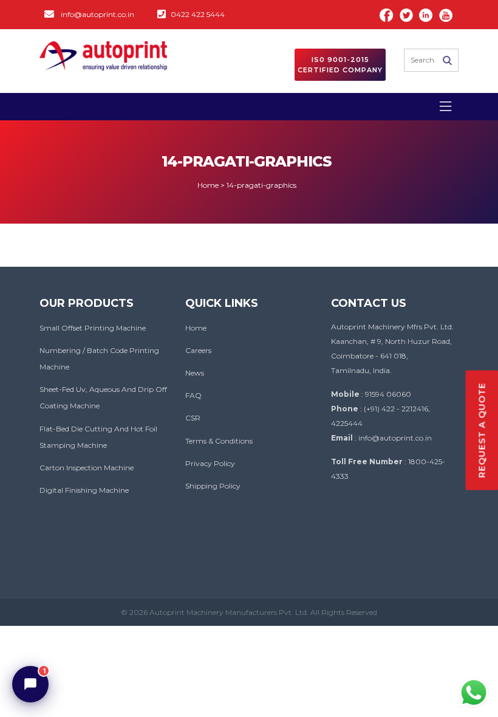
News (194, 372)
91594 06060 (388, 394)
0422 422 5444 (198, 14)
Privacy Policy (210, 463)
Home (195, 327)
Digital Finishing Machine (84, 490)
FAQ (193, 395)
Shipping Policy (212, 485)
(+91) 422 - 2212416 (396, 408)
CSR (192, 417)
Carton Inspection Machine (86, 467)
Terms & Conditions (219, 440)
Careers (198, 350)
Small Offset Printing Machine (92, 327)
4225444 (347, 423)
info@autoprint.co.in (97, 14)
